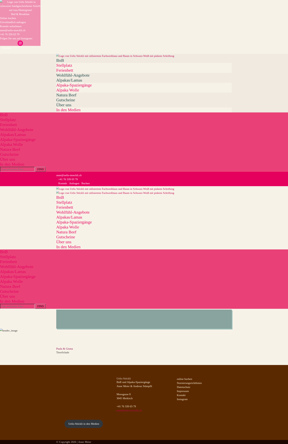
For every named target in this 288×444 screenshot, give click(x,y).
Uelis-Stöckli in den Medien (83, 423)
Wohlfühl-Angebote (73, 75)
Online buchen (8, 18)
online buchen (184, 378)
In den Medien (68, 109)
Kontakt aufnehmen (10, 26)
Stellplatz (64, 65)
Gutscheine (65, 100)
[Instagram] (1, 52)
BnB (60, 60)
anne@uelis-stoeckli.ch (12, 30)
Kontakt (181, 395)
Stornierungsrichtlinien (189, 382)
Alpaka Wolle (67, 90)
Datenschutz (183, 387)
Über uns (63, 105)
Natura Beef (66, 95)
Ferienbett (64, 70)
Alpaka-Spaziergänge (74, 85)
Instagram (182, 399)
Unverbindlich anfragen (13, 22)
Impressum (183, 391)
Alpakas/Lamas (69, 80)
